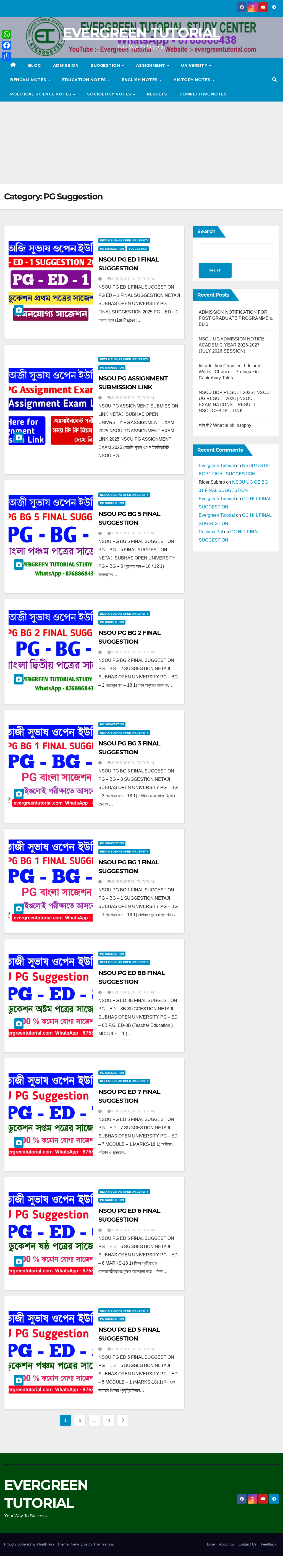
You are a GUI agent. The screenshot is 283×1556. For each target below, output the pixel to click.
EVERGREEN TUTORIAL (141, 32)
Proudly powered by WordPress (30, 1544)
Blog (34, 65)
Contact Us (247, 1544)
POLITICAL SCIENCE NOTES (41, 94)
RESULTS (157, 94)
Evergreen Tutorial (133, 279)
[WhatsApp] (6, 34)
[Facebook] (6, 45)
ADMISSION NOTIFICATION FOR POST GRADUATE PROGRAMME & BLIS (236, 318)
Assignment (151, 65)
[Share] (6, 56)
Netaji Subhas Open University (124, 240)
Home (210, 1544)
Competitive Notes (203, 94)
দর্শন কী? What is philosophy (225, 425)
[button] (274, 79)
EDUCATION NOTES (84, 79)
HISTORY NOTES (193, 79)
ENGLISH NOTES (140, 79)
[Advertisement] (141, 143)
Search (206, 231)
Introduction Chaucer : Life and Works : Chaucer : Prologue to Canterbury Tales (229, 371)
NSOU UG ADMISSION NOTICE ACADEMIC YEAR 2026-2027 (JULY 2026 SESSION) (231, 345)
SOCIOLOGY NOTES (109, 94)
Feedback (269, 1544)
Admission (66, 65)
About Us (226, 1544)
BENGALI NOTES (29, 79)
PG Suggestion (112, 248)
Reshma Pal (211, 531)
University (195, 65)
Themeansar (103, 1544)
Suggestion (106, 65)
